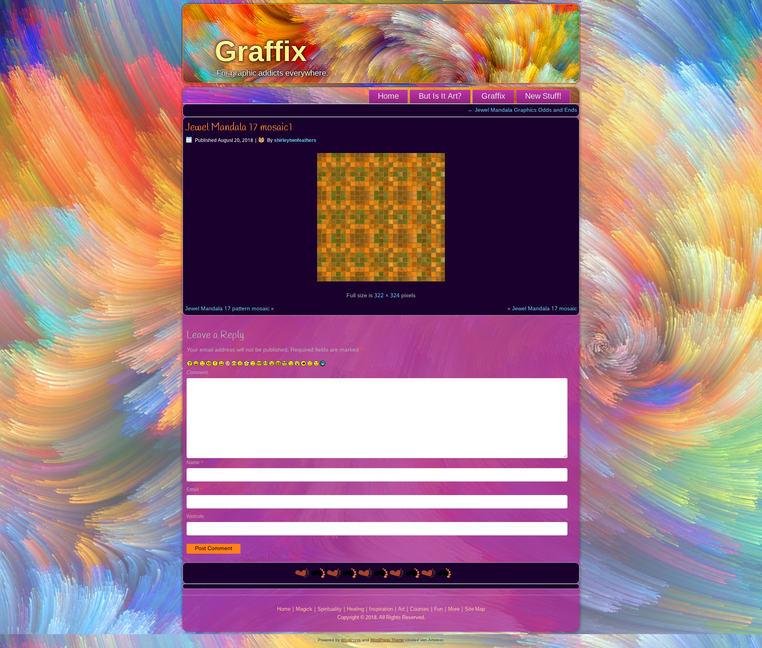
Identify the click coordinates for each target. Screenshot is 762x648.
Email (195, 490)
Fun (438, 609)
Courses (419, 609)
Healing (355, 609)
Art (401, 609)
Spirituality (330, 609)
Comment (197, 373)
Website (195, 517)
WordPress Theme (387, 640)
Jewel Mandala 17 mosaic (544, 308)
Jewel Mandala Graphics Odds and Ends (522, 110)
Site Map (475, 609)
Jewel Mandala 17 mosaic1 (238, 127)
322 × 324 (387, 295)
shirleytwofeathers (295, 141)
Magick (304, 609)
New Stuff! (543, 96)
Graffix (261, 51)
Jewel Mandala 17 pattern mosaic (227, 308)
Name (195, 463)
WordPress (351, 640)
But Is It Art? (440, 96)
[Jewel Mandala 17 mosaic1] (381, 282)
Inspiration (381, 609)
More (454, 609)
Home (388, 96)
